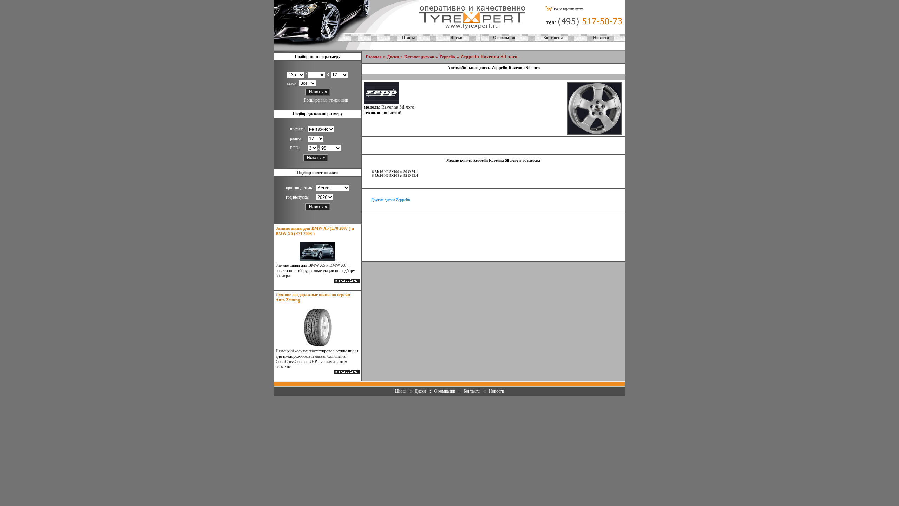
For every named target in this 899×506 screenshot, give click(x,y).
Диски (456, 37)
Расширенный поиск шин (326, 100)
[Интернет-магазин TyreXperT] (472, 31)
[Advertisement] (493, 237)
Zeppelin (447, 56)
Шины (408, 37)
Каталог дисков (419, 56)
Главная (374, 56)
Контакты (553, 37)
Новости (601, 37)
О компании (505, 37)
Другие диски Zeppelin (390, 199)
